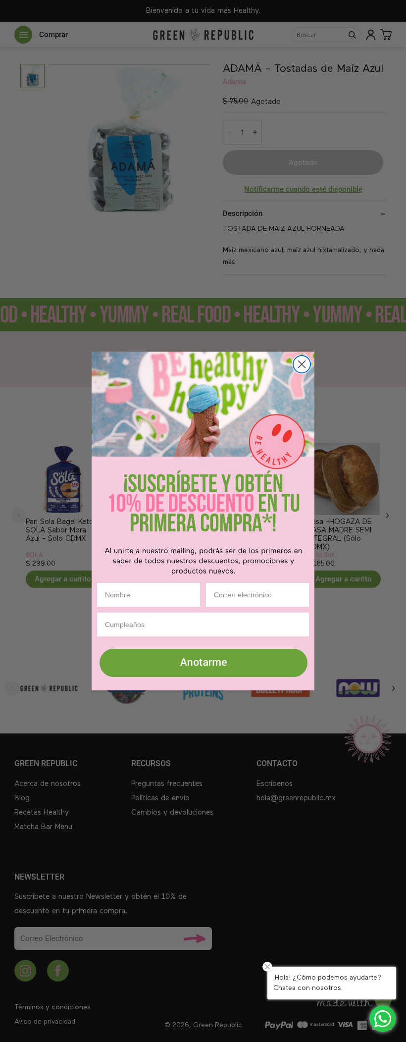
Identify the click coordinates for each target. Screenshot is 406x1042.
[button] (203, 663)
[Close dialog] (301, 364)
